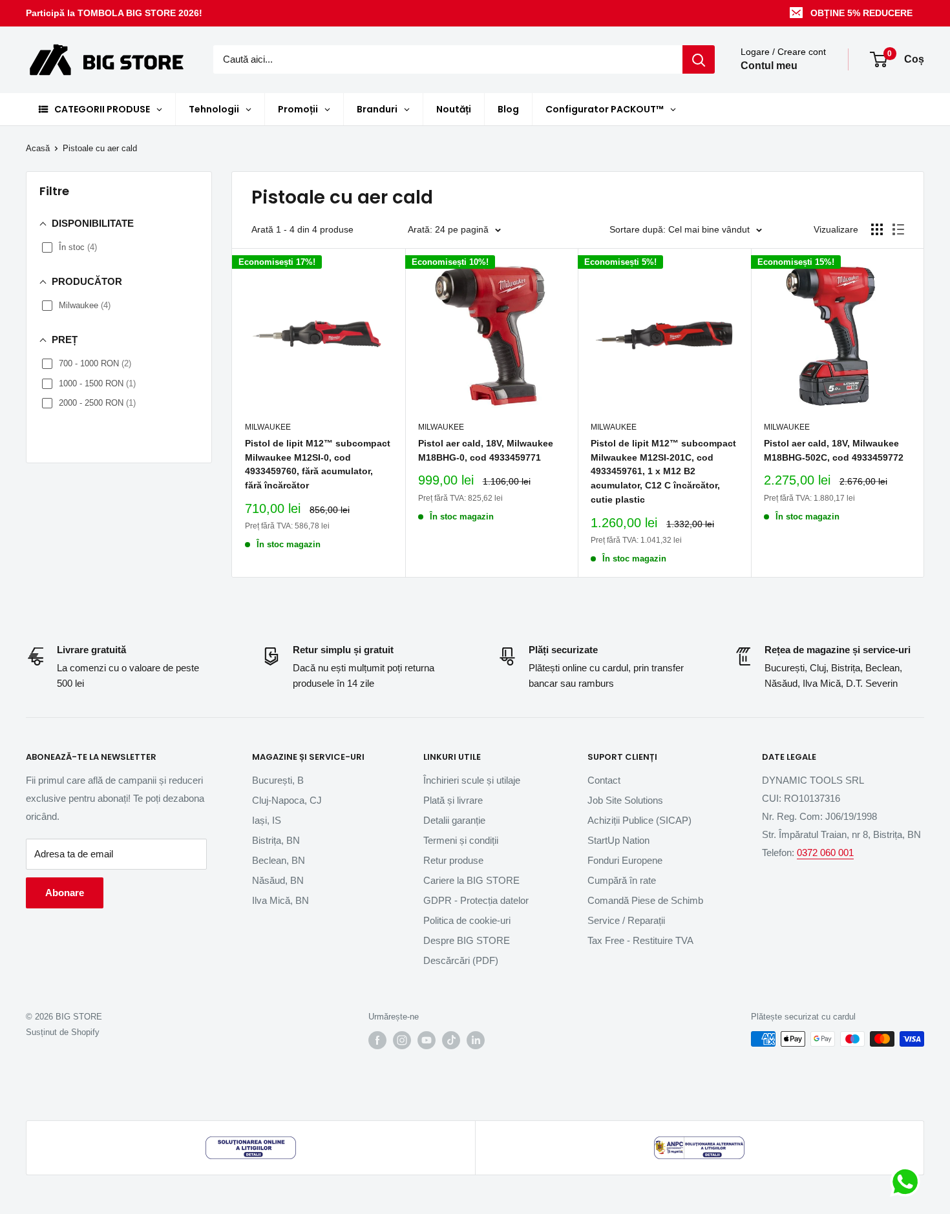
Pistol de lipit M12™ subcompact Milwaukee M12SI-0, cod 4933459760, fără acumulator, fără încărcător (317, 464)
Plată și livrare (453, 800)
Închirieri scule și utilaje (471, 780)
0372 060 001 (825, 852)
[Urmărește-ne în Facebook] (377, 1040)
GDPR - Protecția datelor (476, 900)
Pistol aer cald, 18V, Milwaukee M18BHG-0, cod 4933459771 (485, 450)
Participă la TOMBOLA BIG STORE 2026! (114, 13)
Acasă (38, 148)
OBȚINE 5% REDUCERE (861, 13)
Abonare (64, 892)
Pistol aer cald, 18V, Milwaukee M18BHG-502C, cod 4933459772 (833, 450)
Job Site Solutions (625, 800)
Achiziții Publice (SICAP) (639, 820)
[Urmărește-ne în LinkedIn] (476, 1040)
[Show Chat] (908, 1181)
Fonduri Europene (624, 860)
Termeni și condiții (460, 840)
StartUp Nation (618, 840)
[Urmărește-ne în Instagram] (402, 1040)
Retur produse (453, 860)
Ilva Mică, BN (280, 900)
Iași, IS (266, 820)
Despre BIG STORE (466, 940)
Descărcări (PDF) (460, 960)
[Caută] (698, 59)
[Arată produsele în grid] (877, 229)
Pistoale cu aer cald (100, 148)
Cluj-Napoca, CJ (287, 800)
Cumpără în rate (621, 880)
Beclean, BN (278, 860)
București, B (278, 780)
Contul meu (769, 66)
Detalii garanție (454, 820)
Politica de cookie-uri (467, 920)
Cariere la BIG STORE (471, 880)
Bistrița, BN (276, 840)
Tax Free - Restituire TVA (640, 940)
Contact (603, 780)
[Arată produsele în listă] (898, 229)
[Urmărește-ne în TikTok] (451, 1040)
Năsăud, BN (278, 880)
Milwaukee (268, 427)
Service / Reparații (626, 920)
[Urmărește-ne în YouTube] (426, 1040)
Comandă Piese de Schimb (645, 900)
